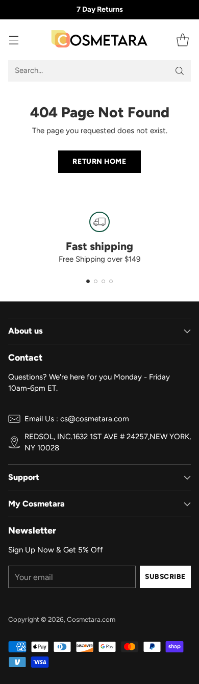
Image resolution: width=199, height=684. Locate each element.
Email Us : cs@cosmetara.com (76, 418)
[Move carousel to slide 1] (88, 281)
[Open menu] (13, 39)
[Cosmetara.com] (99, 39)
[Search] (179, 71)
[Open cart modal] (182, 39)
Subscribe (165, 576)
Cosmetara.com (91, 619)
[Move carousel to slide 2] (95, 281)
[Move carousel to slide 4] (111, 281)
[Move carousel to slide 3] (103, 281)
